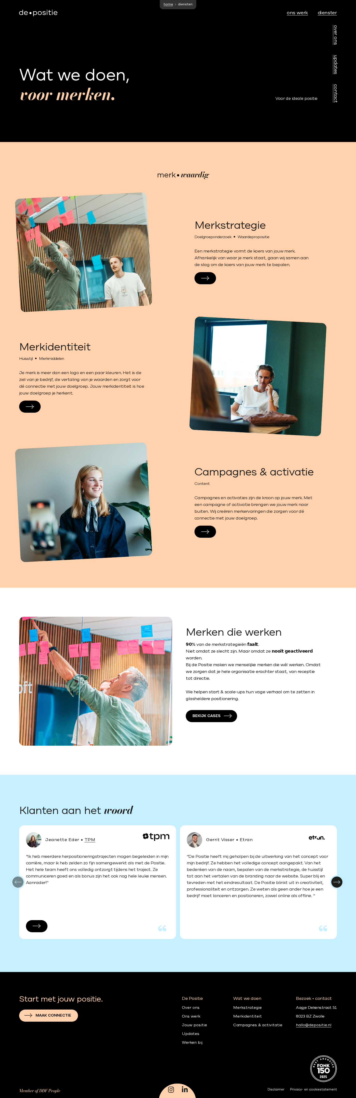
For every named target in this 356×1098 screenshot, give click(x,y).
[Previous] (18, 882)
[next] (337, 882)
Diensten (328, 13)
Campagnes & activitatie (257, 1025)
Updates (335, 64)
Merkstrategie (247, 1007)
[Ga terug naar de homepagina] (38, 13)
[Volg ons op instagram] (171, 1090)
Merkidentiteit (247, 1016)
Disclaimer (276, 1089)
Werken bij (192, 1042)
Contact (335, 93)
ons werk (297, 13)
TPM (90, 840)
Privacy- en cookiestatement (313, 1089)
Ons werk (191, 1016)
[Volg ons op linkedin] (185, 1090)
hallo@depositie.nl (313, 1025)
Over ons (335, 35)
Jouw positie (194, 1025)
